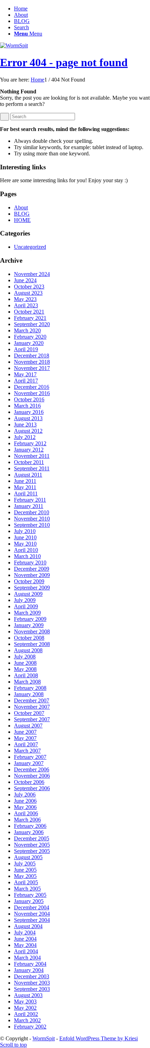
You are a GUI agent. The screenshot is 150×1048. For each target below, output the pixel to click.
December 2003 (31, 976)
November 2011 (32, 456)
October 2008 (29, 638)
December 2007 (31, 700)
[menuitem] (82, 27)
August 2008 (28, 650)
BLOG (22, 21)
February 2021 (30, 318)
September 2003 (32, 989)
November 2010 (32, 519)
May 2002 (25, 1008)
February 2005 (30, 895)
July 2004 (25, 932)
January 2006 (29, 832)
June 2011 (25, 481)
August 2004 (28, 926)
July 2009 (25, 600)
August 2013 (28, 418)
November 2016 (32, 393)
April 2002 (26, 1014)
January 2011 (28, 506)
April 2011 (26, 493)
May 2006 (25, 807)
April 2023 (26, 305)
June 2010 (25, 537)
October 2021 (29, 312)
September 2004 (32, 920)
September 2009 (32, 588)
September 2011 (32, 468)
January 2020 (29, 343)
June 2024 (25, 280)
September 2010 (32, 525)
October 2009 (29, 581)
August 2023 (28, 293)
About (21, 15)
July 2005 (25, 863)
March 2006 (27, 820)
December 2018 (31, 356)
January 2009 (29, 625)
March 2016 (27, 406)
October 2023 (29, 287)
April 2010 (26, 550)
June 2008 (25, 663)
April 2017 (26, 381)
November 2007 (32, 707)
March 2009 (27, 613)
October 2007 (29, 713)
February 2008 (30, 688)
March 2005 (27, 889)
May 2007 (25, 738)
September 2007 (32, 719)
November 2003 (32, 983)
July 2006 (25, 794)
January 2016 (29, 412)
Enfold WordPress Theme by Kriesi (98, 1038)
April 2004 (26, 951)
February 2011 (30, 500)
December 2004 (31, 907)
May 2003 (25, 1001)
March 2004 (27, 958)
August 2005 (28, 857)
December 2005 (31, 838)
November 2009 (32, 575)
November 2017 (32, 368)
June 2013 (25, 424)
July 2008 (25, 657)
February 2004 (30, 964)
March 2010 (27, 556)
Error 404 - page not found (64, 62)
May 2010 (25, 544)
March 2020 (27, 330)
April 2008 (26, 675)
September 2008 (32, 644)
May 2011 (25, 487)
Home (21, 8)
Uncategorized (30, 247)
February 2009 (30, 619)
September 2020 (32, 324)
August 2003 (28, 995)
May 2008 (25, 669)
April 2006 (26, 813)
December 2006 (31, 769)
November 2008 (32, 631)
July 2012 (25, 437)
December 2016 (31, 387)
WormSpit (43, 1038)
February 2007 (30, 757)
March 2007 (27, 751)
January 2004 (29, 970)
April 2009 (26, 606)
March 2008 (27, 682)
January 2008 (29, 694)
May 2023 (25, 299)
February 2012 (30, 443)
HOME (22, 220)
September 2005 (32, 851)
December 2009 (31, 569)
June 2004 (25, 939)
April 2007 (26, 744)
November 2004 (32, 914)
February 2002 (30, 1027)
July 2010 (25, 531)
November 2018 (32, 362)
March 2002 (27, 1020)
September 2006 (32, 788)
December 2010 (31, 512)
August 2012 (28, 431)
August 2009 (28, 594)
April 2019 (26, 349)
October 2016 (29, 399)
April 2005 (26, 882)
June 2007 (25, 732)
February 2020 (30, 337)
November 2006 (32, 776)
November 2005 (32, 845)
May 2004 (25, 945)
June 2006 (25, 801)
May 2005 (25, 876)
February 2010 (30, 562)
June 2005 (25, 870)
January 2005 (29, 901)
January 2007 (29, 763)
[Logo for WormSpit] (14, 45)
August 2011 (28, 475)
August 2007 (28, 726)
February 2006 (30, 826)
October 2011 (29, 462)
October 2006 (29, 782)
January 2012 (29, 450)
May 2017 (25, 374)
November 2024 (32, 274)
